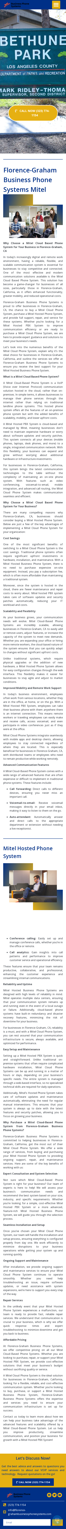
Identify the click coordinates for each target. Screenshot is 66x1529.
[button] (56, 5)
